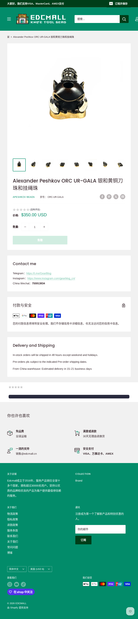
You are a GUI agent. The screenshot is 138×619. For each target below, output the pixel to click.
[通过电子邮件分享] (122, 196)
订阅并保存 (121, 3)
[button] (26, 210)
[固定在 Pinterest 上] (109, 196)
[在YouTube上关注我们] (16, 584)
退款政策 (12, 524)
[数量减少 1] (25, 227)
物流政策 (12, 513)
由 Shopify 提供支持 (17, 607)
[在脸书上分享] (102, 196)
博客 (10, 552)
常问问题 (12, 547)
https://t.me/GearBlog (38, 273)
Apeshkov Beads (24, 197)
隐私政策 (12, 519)
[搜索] (124, 19)
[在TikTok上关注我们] (23, 584)
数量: (16, 226)
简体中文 (14, 569)
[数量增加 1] (44, 227)
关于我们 (12, 541)
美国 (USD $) (37, 569)
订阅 (83, 539)
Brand (78, 480)
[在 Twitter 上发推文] (115, 196)
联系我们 (12, 536)
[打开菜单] (9, 19)
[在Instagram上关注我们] (9, 584)
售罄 (40, 240)
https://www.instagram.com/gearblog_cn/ (51, 278)
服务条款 (12, 530)
